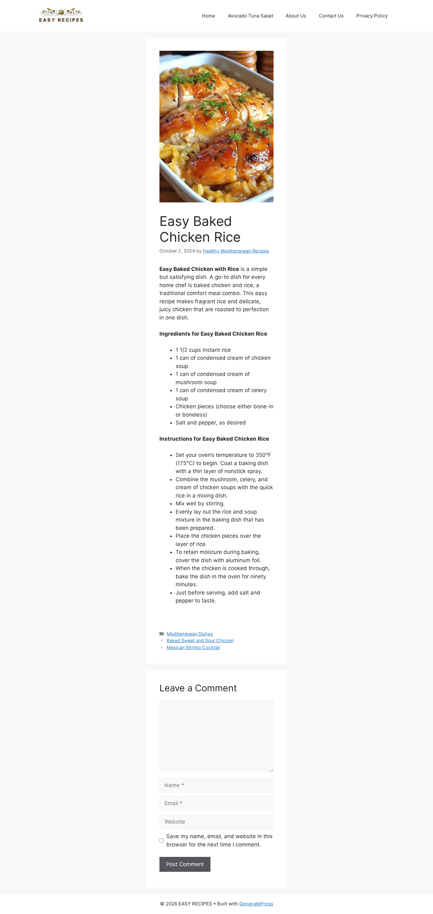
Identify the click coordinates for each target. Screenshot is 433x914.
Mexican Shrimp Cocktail (193, 647)
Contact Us (331, 16)
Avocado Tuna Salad (250, 16)
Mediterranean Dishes (190, 633)
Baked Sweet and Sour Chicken (200, 640)
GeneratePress (256, 904)
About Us (296, 16)
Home (208, 16)
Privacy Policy (372, 16)
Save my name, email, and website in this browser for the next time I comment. (219, 840)
